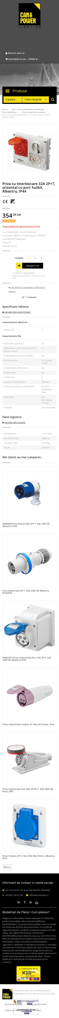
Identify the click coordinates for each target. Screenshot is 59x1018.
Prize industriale (9, 112)
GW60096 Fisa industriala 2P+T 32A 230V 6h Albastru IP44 (26, 525)
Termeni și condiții (13, 1004)
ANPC (38, 1010)
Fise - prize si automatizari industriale (28, 109)
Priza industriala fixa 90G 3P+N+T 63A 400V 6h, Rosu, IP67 (28, 790)
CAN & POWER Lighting (29, 15)
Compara (31, 297)
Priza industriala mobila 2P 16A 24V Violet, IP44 (28, 724)
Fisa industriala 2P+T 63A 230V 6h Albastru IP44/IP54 (25, 591)
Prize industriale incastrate (33, 112)
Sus (8, 867)
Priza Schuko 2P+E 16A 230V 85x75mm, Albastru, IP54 (28, 857)
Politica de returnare (37, 1004)
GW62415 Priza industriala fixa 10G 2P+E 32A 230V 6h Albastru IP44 (26, 658)
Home (5, 109)
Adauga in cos (32, 265)
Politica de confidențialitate (18, 1010)
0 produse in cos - (21, 59)
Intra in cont (14, 53)
